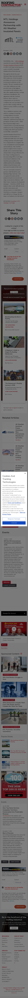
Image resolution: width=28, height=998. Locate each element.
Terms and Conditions (14, 503)
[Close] (25, 473)
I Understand (14, 522)
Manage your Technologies (14, 518)
